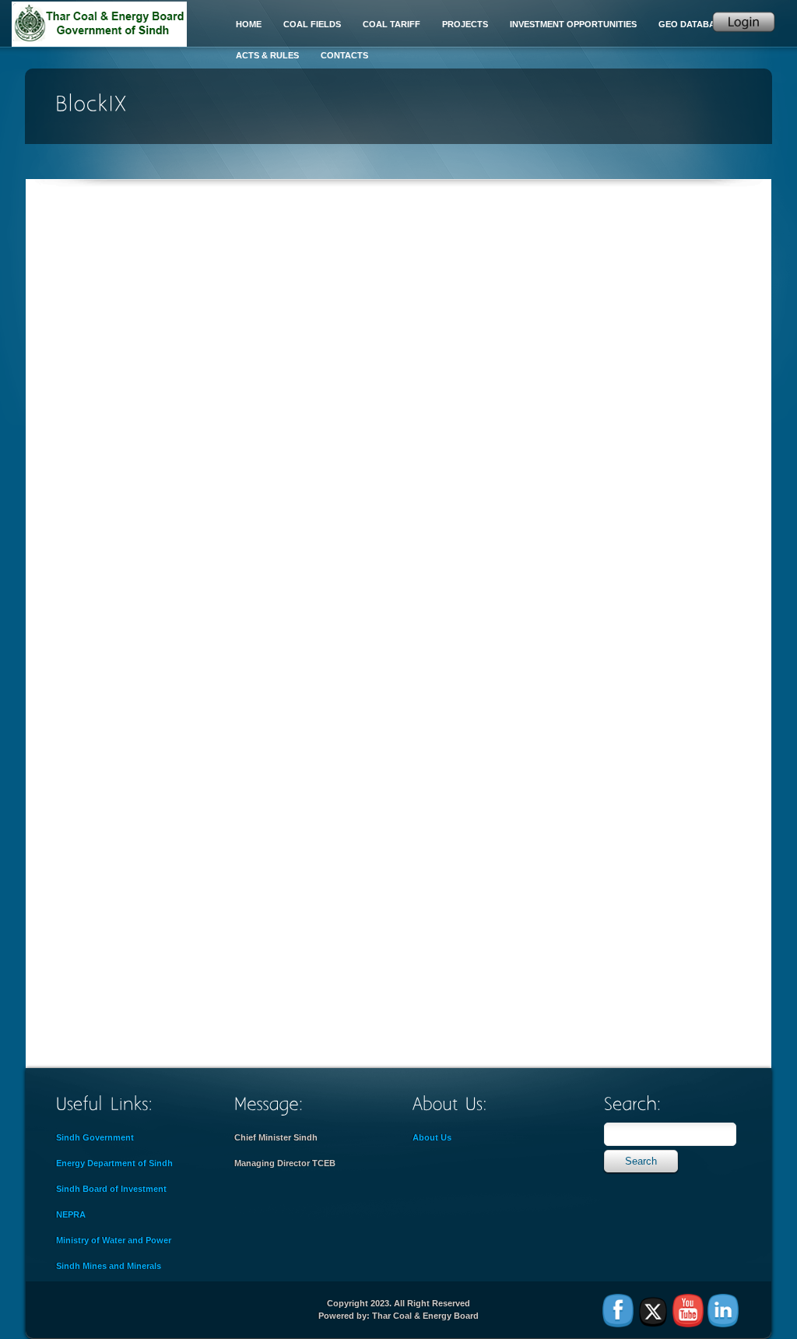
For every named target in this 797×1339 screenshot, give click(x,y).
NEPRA (71, 1214)
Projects (465, 24)
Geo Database (692, 24)
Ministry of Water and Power (113, 1240)
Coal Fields (312, 24)
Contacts (344, 55)
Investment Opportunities (573, 24)
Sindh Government (95, 1137)
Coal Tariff (391, 24)
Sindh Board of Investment (111, 1188)
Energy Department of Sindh (114, 1163)
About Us (432, 1137)
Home (249, 24)
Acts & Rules (267, 55)
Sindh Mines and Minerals (108, 1265)
